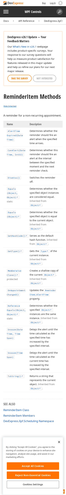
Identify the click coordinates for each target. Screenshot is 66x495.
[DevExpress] (13, 3)
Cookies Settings (33, 484)
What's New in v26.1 (25, 46)
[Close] (59, 442)
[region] (33, 466)
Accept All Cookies (33, 466)
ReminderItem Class (16, 410)
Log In (53, 3)
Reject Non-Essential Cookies (33, 475)
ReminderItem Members (19, 415)
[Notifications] (60, 3)
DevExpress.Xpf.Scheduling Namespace (28, 421)
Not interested (44, 78)
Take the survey (19, 78)
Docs (6, 20)
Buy (44, 3)
